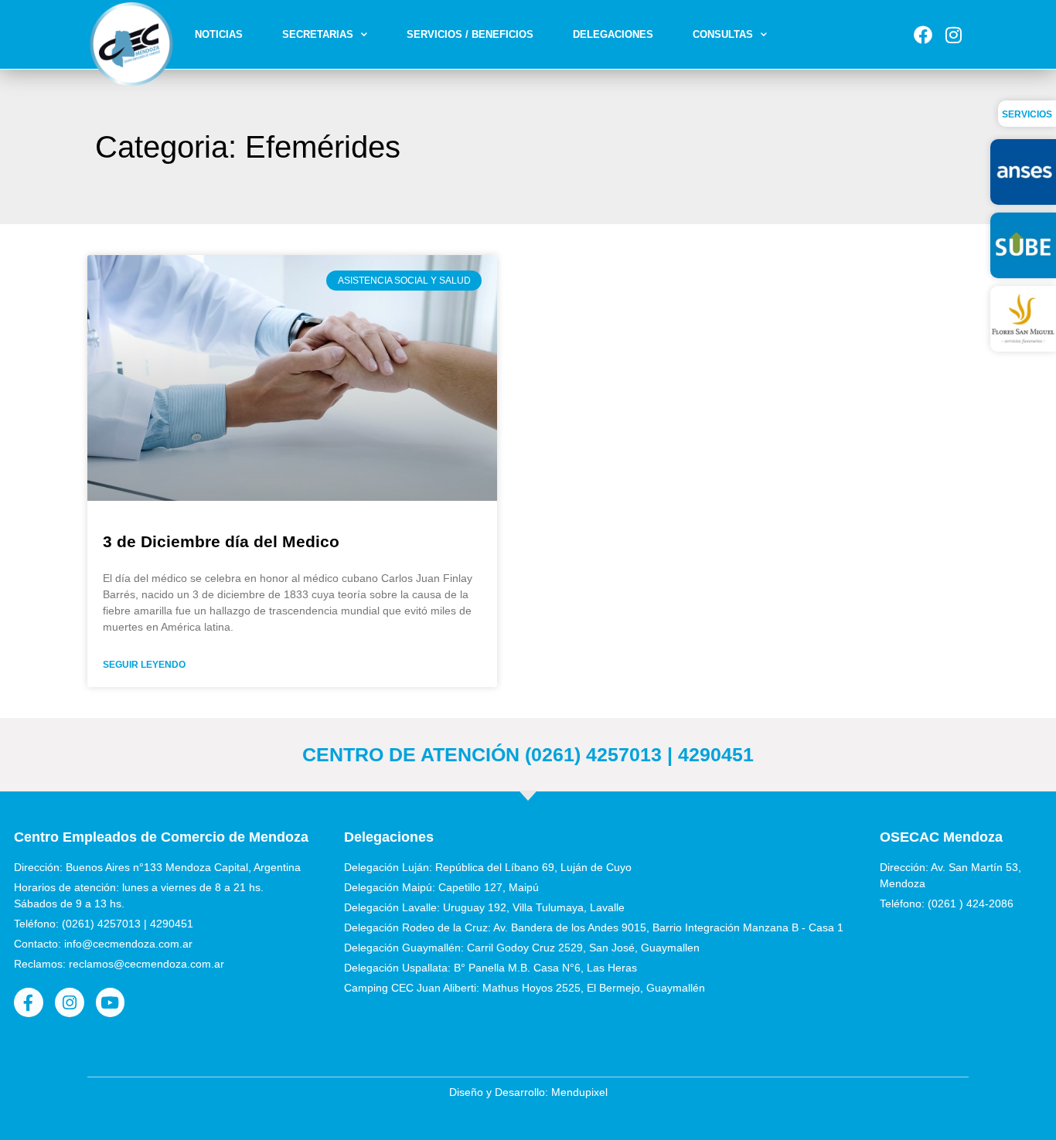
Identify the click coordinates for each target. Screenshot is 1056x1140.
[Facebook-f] (28, 1002)
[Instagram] (953, 35)
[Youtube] (110, 1002)
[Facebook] (923, 35)
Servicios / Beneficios (470, 34)
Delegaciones (613, 34)
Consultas (723, 34)
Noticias (219, 34)
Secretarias (317, 34)
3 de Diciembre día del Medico (221, 541)
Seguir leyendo (144, 664)
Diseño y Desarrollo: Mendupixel (528, 1092)
